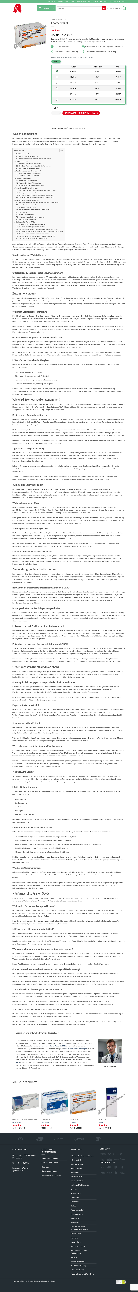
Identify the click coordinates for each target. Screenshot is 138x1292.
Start (53, 19)
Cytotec (101, 1122)
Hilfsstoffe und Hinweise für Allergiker (30, 168)
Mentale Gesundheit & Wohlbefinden (79, 1251)
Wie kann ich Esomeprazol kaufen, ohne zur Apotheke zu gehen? (38, 229)
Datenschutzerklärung (50, 1158)
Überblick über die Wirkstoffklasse (29, 156)
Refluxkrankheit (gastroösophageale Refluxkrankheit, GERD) (37, 190)
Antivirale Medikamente (80, 1185)
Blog (72, 1)
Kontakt (95, 1)
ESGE (18, 1062)
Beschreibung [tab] (57, 128)
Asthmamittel (76, 1193)
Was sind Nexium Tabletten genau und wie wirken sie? (35, 234)
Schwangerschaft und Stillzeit (28, 207)
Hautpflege (75, 1222)
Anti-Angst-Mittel (77, 1164)
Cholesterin (75, 1197)
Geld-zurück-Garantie (50, 1163)
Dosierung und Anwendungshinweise (30, 173)
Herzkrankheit (76, 1234)
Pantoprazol (74, 1122)
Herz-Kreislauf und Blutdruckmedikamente (79, 1228)
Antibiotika (75, 1172)
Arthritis (74, 1189)
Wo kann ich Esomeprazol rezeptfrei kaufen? (32, 224)
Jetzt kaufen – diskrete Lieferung (81, 113)
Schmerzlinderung (77, 1270)
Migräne (74, 1257)
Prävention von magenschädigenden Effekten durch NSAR (36, 197)
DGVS (37, 1060)
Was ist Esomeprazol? (22, 154)
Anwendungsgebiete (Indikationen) (26, 188)
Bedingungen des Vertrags (51, 1175)
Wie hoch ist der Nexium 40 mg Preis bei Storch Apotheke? (37, 236)
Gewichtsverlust (77, 1214)
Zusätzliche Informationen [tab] (75, 128)
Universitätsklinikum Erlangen (75, 1049)
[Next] (125, 1109)
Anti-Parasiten (76, 1168)
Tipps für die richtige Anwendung (29, 176)
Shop (66, 1)
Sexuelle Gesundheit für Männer (83, 1274)
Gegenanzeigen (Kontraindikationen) (27, 200)
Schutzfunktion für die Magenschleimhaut (31, 185)
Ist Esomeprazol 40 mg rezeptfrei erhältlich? (32, 227)
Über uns (60, 1)
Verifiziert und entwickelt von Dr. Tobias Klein (33, 238)
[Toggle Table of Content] (60, 150)
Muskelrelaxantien (78, 1261)
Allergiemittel (76, 1160)
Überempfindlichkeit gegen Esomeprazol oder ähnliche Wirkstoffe (39, 202)
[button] (46, 8)
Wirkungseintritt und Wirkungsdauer (30, 183)
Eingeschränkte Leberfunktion (28, 205)
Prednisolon (16, 1122)
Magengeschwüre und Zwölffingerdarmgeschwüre (34, 193)
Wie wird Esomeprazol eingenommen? (28, 171)
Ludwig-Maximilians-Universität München (54, 1046)
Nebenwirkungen (21, 212)
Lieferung (45, 1167)
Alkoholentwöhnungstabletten (82, 1156)
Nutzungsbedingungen (50, 1171)
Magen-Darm (63, 19)
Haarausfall (75, 1218)
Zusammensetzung (21, 161)
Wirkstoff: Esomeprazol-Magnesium (30, 163)
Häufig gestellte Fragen (83, 1)
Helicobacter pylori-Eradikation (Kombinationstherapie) (36, 195)
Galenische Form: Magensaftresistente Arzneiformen (35, 166)
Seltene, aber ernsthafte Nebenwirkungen (31, 217)
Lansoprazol (45, 1122)
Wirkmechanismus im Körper (28, 181)
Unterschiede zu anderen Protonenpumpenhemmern (35, 158)
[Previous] (12, 1109)
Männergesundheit (78, 1246)
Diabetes (74, 1206)
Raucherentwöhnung (78, 1266)
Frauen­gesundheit (77, 1210)
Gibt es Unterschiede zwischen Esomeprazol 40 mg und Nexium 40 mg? (41, 231)
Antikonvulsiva (76, 1177)
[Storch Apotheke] (23, 8)
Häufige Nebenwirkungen (26, 214)
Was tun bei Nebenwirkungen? (28, 219)
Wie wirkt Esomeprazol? (23, 178)
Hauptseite (51, 1)
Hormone (74, 1238)
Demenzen (75, 1202)
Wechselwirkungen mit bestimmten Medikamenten (34, 210)
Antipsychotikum (77, 1181)
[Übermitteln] (104, 8)
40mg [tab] (56, 61)
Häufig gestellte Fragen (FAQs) (25, 222)
